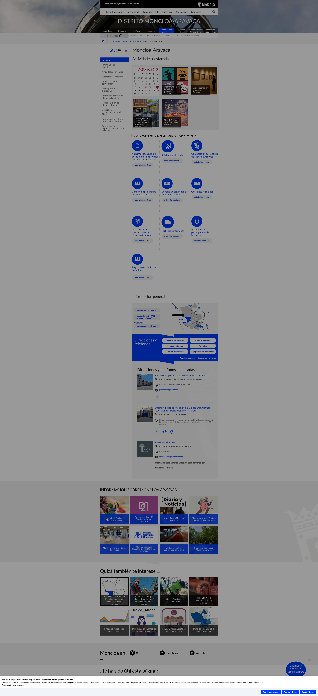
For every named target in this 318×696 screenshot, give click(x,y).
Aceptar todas (308, 692)
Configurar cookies (271, 692)
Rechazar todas (290, 692)
